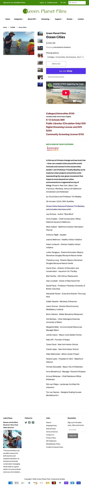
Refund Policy (51, 429)
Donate (70, 19)
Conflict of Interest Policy (54, 447)
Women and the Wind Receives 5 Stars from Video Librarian (10, 425)
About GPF (32, 19)
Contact (81, 19)
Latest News (7, 418)
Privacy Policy (51, 438)
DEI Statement (51, 441)
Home (7, 19)
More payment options (56, 77)
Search (48, 422)
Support (58, 19)
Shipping (49, 47)
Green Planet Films (43, 479)
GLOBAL (12, 27)
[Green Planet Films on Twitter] (26, 423)
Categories (18, 19)
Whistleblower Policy (53, 444)
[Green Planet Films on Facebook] (29, 423)
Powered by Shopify (58, 479)
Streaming (45, 19)
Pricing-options (52, 53)
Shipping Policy (51, 425)
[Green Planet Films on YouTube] (33, 423)
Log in (42, 3)
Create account (52, 3)
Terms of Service (52, 432)
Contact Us (50, 435)
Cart (64, 3)
